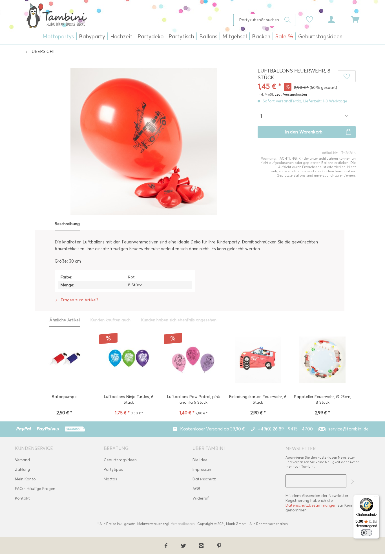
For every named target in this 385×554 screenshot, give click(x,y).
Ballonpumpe (64, 396)
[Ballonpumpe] (64, 360)
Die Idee (200, 460)
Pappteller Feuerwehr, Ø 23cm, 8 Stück (322, 399)
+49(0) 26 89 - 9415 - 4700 (285, 429)
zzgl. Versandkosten (291, 94)
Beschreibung (67, 223)
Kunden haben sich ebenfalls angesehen (178, 320)
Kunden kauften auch (110, 320)
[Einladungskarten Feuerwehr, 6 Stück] (258, 360)
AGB (196, 488)
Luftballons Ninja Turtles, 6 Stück (129, 399)
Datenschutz (204, 479)
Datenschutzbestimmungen (311, 505)
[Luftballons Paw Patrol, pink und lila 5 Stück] (193, 360)
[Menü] (376, 498)
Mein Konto (25, 479)
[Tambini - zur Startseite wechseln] (56, 15)
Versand (22, 460)
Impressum (203, 469)
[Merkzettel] (311, 19)
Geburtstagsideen (120, 460)
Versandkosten (183, 524)
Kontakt (22, 498)
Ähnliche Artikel (65, 320)
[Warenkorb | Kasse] (359, 19)
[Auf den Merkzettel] (346, 76)
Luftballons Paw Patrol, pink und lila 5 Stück (193, 399)
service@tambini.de (348, 429)
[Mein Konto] (336, 19)
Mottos (110, 479)
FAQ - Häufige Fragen (35, 488)
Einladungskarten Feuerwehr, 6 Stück (258, 399)
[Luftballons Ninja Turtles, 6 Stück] (128, 360)
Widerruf (201, 498)
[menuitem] (264, 20)
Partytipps (113, 469)
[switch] (366, 532)
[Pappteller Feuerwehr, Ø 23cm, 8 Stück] (322, 360)
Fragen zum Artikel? (79, 300)
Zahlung (22, 469)
